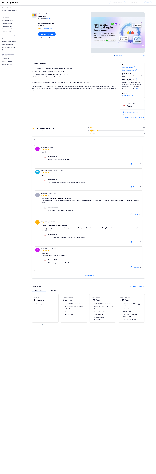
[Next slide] (143, 55)
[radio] (39, 290)
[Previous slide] (92, 55)
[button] (136, 79)
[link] (10, 8)
